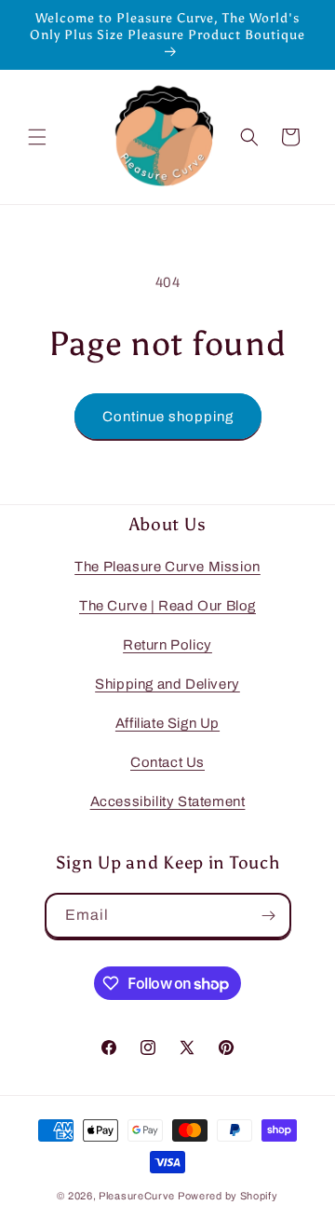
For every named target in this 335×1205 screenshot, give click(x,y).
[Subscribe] (268, 915)
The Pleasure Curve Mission (167, 566)
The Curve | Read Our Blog (167, 605)
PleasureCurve (137, 1195)
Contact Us (167, 762)
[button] (37, 136)
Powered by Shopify (228, 1195)
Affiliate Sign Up (167, 723)
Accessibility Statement (168, 801)
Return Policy (167, 644)
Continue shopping (168, 416)
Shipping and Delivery (167, 684)
